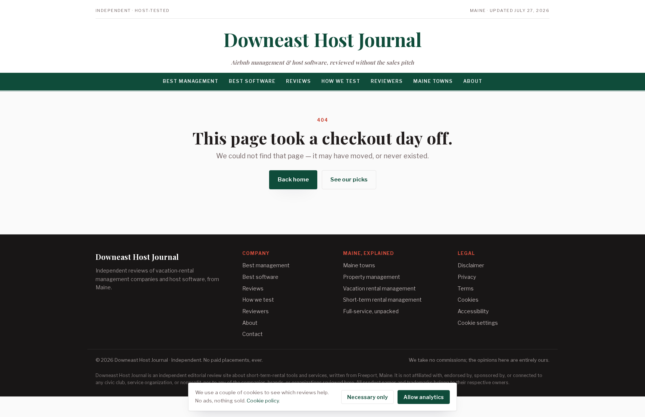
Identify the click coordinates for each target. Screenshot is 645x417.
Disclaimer (471, 265)
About (472, 81)
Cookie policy (263, 401)
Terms (466, 288)
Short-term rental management (382, 299)
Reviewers (387, 81)
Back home (293, 179)
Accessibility (473, 311)
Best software (252, 81)
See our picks (349, 179)
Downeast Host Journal (323, 39)
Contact (252, 334)
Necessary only (367, 397)
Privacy (467, 277)
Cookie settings (478, 323)
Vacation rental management (379, 288)
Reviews (298, 81)
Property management (371, 277)
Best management (190, 81)
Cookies (468, 299)
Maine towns (433, 81)
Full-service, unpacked (371, 311)
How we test (340, 81)
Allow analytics (423, 397)
